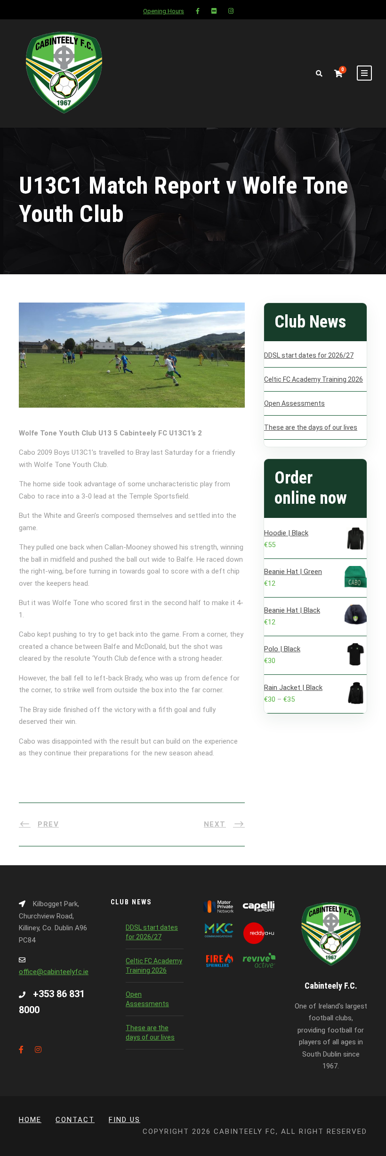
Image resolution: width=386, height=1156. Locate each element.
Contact (75, 1119)
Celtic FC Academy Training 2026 (313, 379)
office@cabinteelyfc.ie (53, 971)
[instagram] (230, 11)
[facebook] (198, 11)
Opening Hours (163, 11)
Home (30, 1119)
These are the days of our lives (310, 427)
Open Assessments (294, 403)
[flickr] (214, 11)
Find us (124, 1119)
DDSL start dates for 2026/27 (309, 355)
